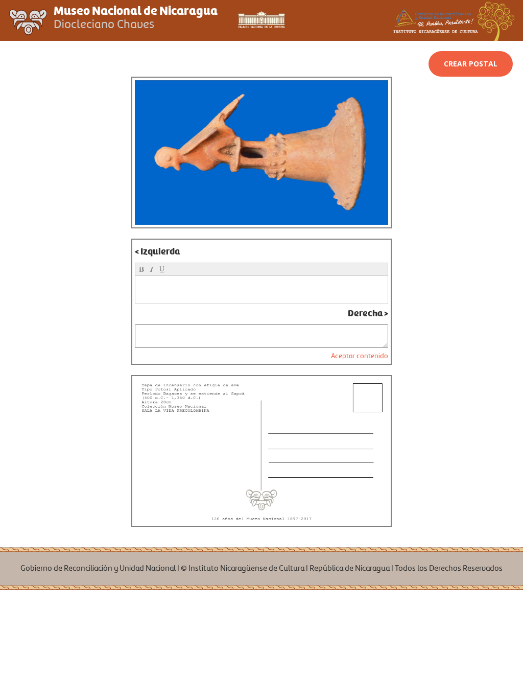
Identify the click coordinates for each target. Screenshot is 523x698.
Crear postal (470, 63)
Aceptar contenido (359, 356)
